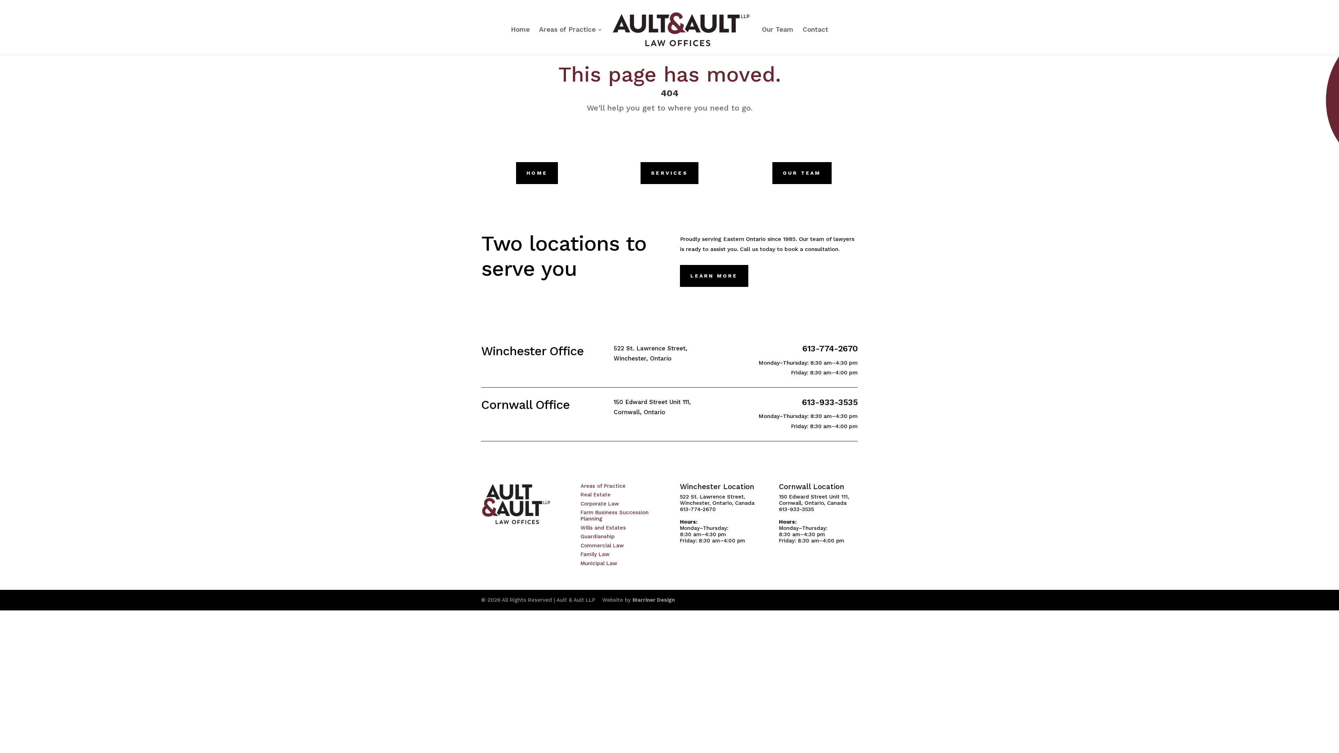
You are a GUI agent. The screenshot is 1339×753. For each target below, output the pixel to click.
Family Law (595, 554)
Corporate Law (600, 504)
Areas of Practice (567, 30)
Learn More (714, 276)
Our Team (777, 30)
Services (669, 173)
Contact (815, 30)
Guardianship (597, 536)
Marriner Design (654, 600)
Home (520, 30)
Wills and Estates (603, 528)
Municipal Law (599, 563)
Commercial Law (602, 545)
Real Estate (596, 495)
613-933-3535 (830, 402)
